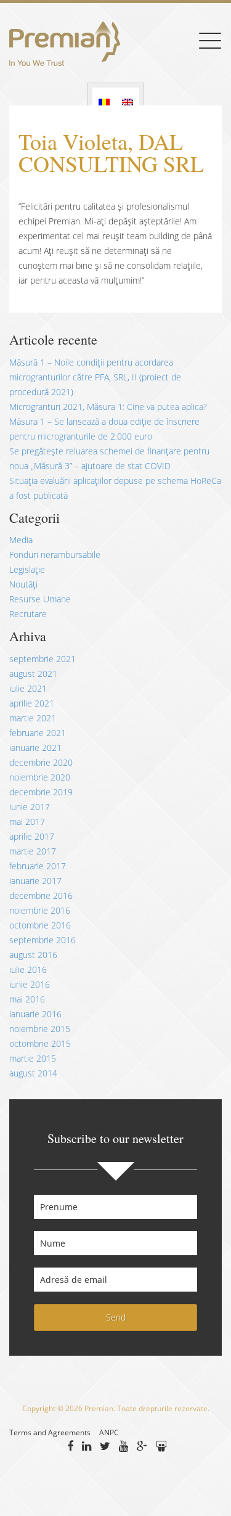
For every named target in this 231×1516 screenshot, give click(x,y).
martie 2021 (32, 718)
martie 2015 (32, 1058)
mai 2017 (27, 821)
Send (116, 1317)
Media (21, 540)
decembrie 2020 (41, 762)
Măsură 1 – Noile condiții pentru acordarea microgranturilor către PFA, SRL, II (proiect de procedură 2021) (95, 377)
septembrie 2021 (42, 659)
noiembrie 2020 (39, 777)
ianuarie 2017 (35, 881)
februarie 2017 (37, 866)
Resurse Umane (40, 599)
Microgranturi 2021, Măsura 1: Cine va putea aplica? (108, 406)
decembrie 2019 (41, 792)
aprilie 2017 (31, 836)
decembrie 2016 (41, 895)
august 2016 (33, 955)
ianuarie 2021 (35, 747)
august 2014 (33, 1073)
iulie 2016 (28, 969)
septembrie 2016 (42, 940)
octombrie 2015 (40, 1043)
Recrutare (28, 614)
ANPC (109, 1432)
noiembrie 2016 (39, 910)
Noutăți (23, 584)
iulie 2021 (28, 688)
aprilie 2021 (31, 703)
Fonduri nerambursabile (54, 554)
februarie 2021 (37, 733)
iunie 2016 (29, 984)
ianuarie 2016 (35, 1014)
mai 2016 (27, 999)
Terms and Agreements (50, 1432)
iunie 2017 (29, 807)
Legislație (27, 569)
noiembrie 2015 (39, 1029)
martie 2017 (32, 851)
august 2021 (33, 673)
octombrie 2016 (40, 925)
